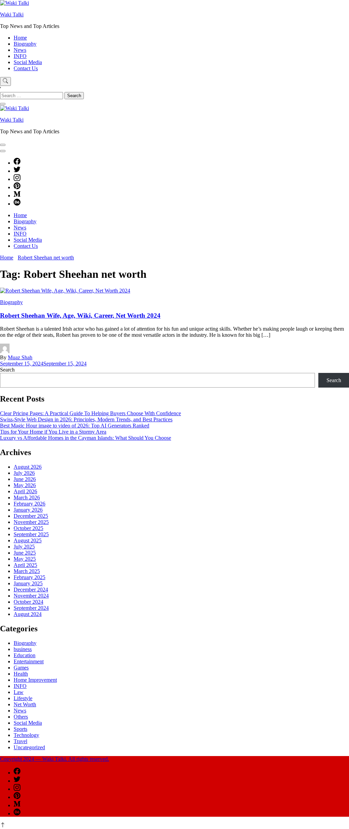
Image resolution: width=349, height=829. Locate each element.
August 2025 (28, 540)
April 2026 (25, 491)
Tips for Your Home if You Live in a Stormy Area (53, 432)
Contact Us (26, 68)
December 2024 (31, 589)
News (20, 50)
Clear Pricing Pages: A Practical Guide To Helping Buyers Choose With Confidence (90, 413)
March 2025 (27, 571)
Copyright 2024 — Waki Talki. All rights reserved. (54, 759)
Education (24, 655)
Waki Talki (12, 14)
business (23, 649)
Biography (25, 44)
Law (19, 692)
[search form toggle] (5, 81)
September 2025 (31, 534)
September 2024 (31, 608)
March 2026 (27, 497)
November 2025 (31, 522)
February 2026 (29, 504)
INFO (20, 56)
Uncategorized (29, 747)
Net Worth (25, 704)
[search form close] (2, 104)
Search (7, 370)
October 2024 (28, 602)
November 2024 (31, 596)
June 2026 (25, 479)
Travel (20, 741)
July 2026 (24, 473)
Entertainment (29, 661)
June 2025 (25, 553)
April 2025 (25, 565)
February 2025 (29, 577)
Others (21, 717)
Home (20, 38)
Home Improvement (35, 680)
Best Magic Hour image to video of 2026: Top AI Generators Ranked (74, 425)
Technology (26, 735)
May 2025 (25, 559)
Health (21, 674)
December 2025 (31, 516)
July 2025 (24, 546)
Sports (20, 729)
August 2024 (28, 614)
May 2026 (25, 485)
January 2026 (28, 510)
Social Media (28, 62)
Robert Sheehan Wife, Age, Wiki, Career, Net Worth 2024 (80, 315)
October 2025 (28, 528)
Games (21, 667)
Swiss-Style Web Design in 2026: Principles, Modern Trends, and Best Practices (86, 419)
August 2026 (28, 467)
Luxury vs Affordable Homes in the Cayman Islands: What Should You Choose (85, 438)
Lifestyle (23, 698)
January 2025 (28, 583)
